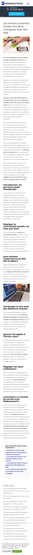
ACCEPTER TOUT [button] (17, 551)
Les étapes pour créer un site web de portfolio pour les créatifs (15, 459)
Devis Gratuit (16, 14)
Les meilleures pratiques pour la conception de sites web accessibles (16, 471)
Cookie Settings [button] (6, 551)
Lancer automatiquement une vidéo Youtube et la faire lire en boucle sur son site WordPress (16, 490)
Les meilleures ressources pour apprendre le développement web (16, 465)
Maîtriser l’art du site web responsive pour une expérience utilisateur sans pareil (16, 452)
